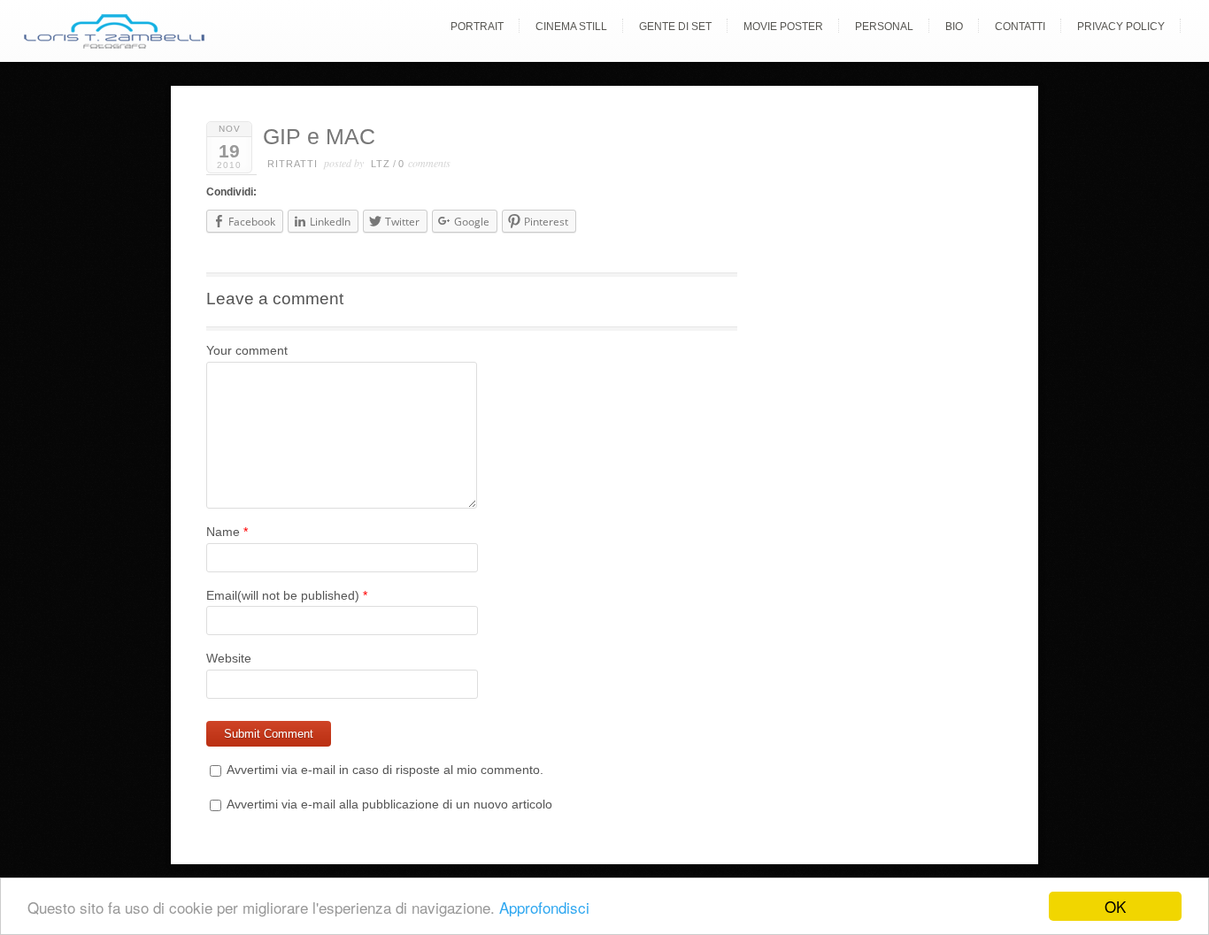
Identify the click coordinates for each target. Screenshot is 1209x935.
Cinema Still (571, 26)
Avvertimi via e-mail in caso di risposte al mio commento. (385, 770)
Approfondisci (544, 907)
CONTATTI (1020, 26)
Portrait (477, 26)
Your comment (247, 350)
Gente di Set (675, 26)
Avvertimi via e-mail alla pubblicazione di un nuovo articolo (389, 804)
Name (223, 532)
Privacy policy (1121, 26)
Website (228, 658)
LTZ (380, 163)
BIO (954, 26)
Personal (884, 26)
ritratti (292, 163)
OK (1115, 906)
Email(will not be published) (282, 595)
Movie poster (783, 26)
